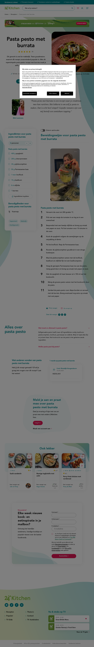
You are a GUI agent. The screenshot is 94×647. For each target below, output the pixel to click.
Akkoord (67, 93)
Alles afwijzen (53, 93)
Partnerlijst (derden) (27, 87)
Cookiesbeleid (59, 78)
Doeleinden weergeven (29, 93)
